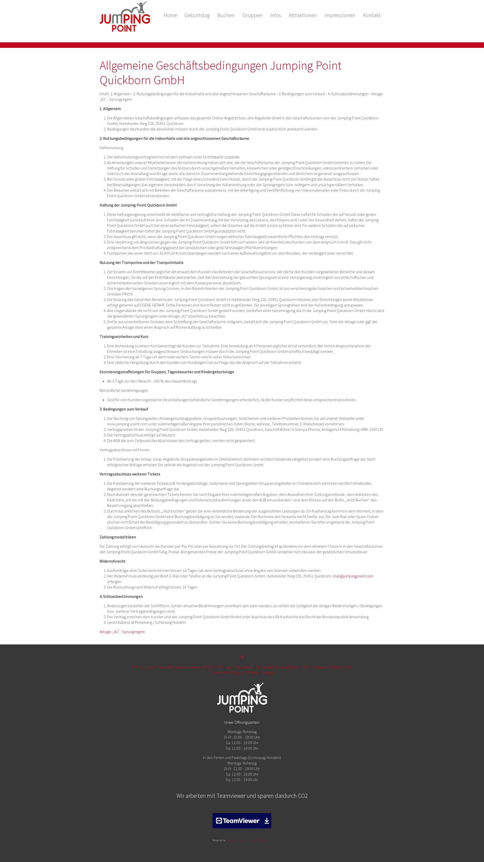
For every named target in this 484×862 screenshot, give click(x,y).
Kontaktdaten (143, 666)
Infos (275, 15)
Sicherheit (264, 666)
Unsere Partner (287, 666)
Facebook (218, 672)
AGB (305, 666)
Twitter (253, 672)
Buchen (226, 15)
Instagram (237, 672)
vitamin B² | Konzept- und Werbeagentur (248, 840)
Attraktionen (303, 15)
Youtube (268, 672)
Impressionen (340, 15)
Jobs (229, 666)
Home (170, 15)
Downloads (244, 666)
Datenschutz (341, 666)
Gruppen (253, 15)
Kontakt (372, 15)
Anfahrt (209, 666)
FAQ (220, 666)
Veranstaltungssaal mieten (179, 666)
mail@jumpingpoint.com (353, 575)
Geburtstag (197, 15)
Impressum (320, 666)
